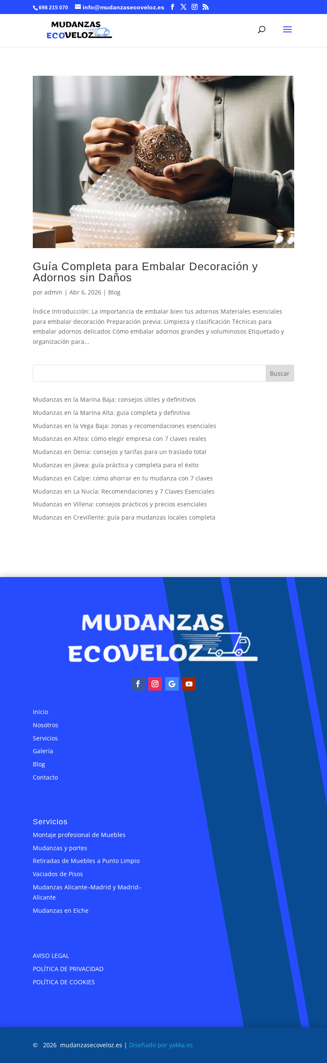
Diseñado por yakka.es (161, 1045)
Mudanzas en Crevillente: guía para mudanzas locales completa (124, 517)
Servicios (45, 738)
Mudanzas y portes (60, 848)
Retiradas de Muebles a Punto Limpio (86, 861)
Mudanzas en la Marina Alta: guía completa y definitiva (111, 413)
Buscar (280, 373)
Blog (114, 292)
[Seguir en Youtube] (189, 684)
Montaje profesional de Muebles (79, 835)
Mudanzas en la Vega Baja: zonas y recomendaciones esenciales (124, 426)
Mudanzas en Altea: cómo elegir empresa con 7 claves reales (120, 438)
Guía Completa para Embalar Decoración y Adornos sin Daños (145, 272)
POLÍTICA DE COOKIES (64, 982)
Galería (43, 751)
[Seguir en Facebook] (138, 684)
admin (53, 292)
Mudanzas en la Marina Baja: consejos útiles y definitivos (114, 399)
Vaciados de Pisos (58, 874)
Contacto (45, 777)
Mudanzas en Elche (61, 910)
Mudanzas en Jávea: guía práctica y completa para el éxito (115, 465)
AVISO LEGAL (51, 956)
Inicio (40, 712)
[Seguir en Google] (172, 684)
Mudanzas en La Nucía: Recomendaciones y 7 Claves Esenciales (124, 491)
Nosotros (45, 725)
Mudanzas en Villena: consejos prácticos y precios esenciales (120, 504)
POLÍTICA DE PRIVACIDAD (68, 969)
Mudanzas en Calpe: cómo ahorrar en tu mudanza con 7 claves (123, 478)
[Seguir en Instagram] (155, 684)
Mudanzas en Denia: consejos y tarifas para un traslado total (120, 452)
